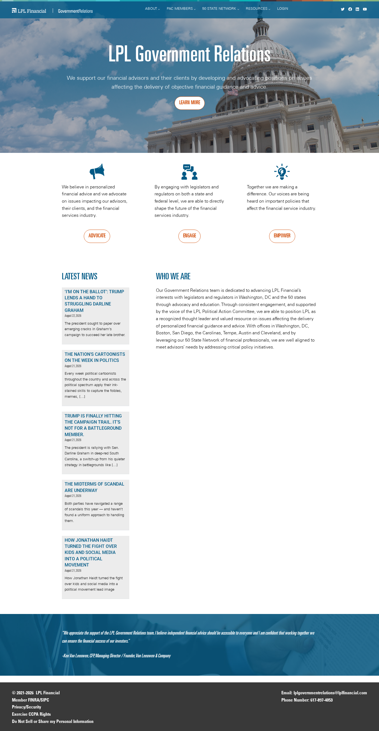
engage (189, 236)
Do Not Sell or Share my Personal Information (53, 722)
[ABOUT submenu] (159, 9)
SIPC (45, 700)
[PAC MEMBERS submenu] (195, 9)
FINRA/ (34, 700)
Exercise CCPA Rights (31, 714)
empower (282, 236)
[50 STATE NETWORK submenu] (238, 9)
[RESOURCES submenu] (269, 9)
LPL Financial (48, 693)
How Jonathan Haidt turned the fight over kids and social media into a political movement (91, 553)
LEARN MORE (189, 103)
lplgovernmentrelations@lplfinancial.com (330, 693)
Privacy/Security (26, 707)
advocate (97, 236)
